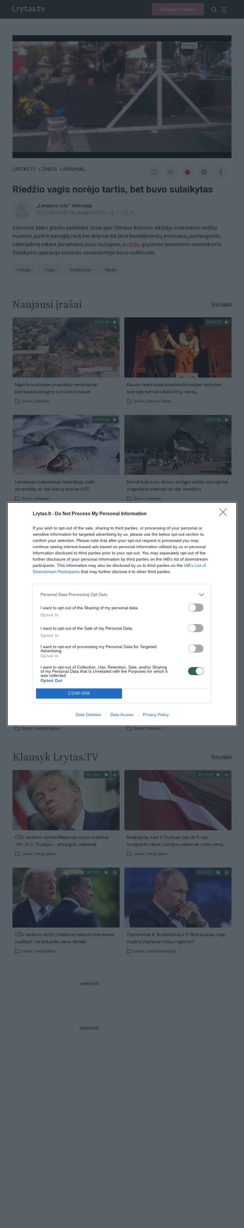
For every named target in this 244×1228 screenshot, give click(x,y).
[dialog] (122, 614)
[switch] (196, 608)
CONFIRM (79, 693)
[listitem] (122, 594)
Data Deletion (88, 714)
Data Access (122, 714)
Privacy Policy (156, 714)
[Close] (225, 514)
